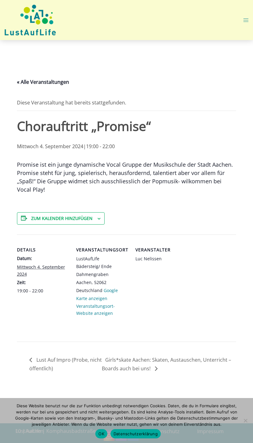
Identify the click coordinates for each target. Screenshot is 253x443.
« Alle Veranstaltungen (43, 82)
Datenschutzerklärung (136, 433)
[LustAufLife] (30, 19)
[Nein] (245, 420)
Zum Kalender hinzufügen (62, 218)
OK (101, 433)
